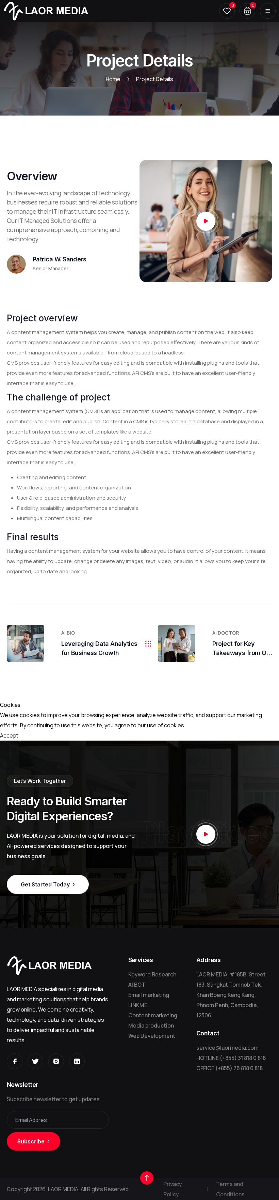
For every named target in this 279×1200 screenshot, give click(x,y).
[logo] (45, 11)
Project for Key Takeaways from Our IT (242, 648)
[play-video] (205, 221)
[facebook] (14, 1061)
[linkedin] (77, 1061)
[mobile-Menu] (268, 11)
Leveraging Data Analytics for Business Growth (99, 648)
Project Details (154, 79)
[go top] (146, 1178)
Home (113, 79)
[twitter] (35, 1061)
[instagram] (56, 1061)
